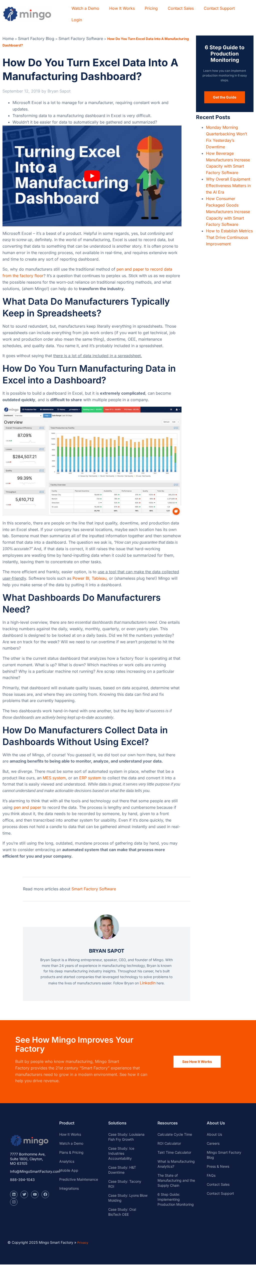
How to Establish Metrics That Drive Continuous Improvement (229, 237)
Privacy (82, 1242)
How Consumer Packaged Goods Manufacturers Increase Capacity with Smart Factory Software (228, 211)
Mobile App (68, 1170)
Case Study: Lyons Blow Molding (128, 1197)
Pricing (151, 8)
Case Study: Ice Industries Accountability (121, 1153)
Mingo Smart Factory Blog (224, 1154)
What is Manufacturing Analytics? (176, 1163)
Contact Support (219, 8)
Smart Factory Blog (36, 38)
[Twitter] (24, 1194)
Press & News (218, 1166)
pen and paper (27, 807)
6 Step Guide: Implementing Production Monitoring (176, 1199)
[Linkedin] (14, 1194)
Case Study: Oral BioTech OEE (122, 1211)
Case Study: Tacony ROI (124, 1183)
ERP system (90, 777)
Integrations (69, 1188)
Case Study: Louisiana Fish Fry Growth (126, 1136)
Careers (213, 1143)
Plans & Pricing (71, 1152)
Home (8, 38)
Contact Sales (181, 8)
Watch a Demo (85, 8)
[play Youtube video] (92, 176)
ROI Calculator (169, 1143)
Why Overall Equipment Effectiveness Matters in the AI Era (228, 186)
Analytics (66, 1161)
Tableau (99, 578)
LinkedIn (148, 982)
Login (77, 19)
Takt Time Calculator (174, 1152)
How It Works (122, 8)
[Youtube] (34, 1194)
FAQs (211, 1175)
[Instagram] (14, 1202)
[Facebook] (45, 1194)
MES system (54, 777)
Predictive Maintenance (78, 1179)
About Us (214, 1134)
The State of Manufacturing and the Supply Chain (176, 1180)
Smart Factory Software (80, 38)
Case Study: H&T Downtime (122, 1169)
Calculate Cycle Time (175, 1134)
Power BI (80, 578)
